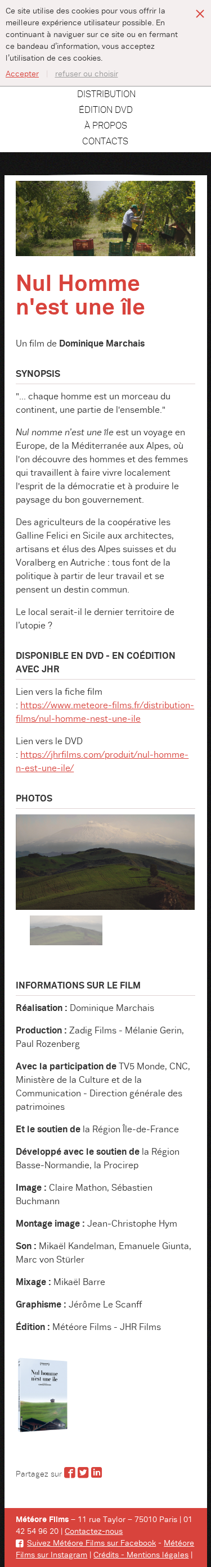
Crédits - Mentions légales (140, 1555)
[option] (105, 862)
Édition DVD (106, 110)
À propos (105, 125)
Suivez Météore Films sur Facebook (91, 1543)
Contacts (105, 141)
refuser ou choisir (86, 74)
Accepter (22, 74)
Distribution (106, 94)
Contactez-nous (94, 1532)
